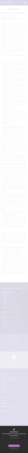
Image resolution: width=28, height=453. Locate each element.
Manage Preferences (14, 448)
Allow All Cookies (14, 445)
